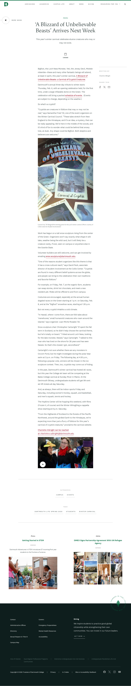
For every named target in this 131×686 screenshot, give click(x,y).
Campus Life (59, 4)
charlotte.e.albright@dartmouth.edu (57, 433)
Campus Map (14, 642)
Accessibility (43, 637)
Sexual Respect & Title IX (19, 637)
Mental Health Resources (47, 631)
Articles (65, 18)
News (81, 4)
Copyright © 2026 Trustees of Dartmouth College (27, 672)
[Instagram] (114, 673)
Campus (59, 495)
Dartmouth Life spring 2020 (49, 511)
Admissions (30, 4)
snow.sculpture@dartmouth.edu (60, 256)
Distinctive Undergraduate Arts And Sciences (69, 659)
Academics (44, 4)
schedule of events (73, 95)
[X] (109, 673)
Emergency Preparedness (47, 625)
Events (70, 495)
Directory (13, 631)
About (72, 4)
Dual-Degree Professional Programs (36, 659)
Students (71, 511)
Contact (13, 619)
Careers (41, 619)
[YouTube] (119, 673)
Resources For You (109, 4)
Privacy (53, 672)
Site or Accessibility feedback (85, 672)
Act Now (78, 636)
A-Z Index (65, 672)
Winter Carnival (87, 511)
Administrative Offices (18, 625)
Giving (91, 4)
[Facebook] (104, 673)
